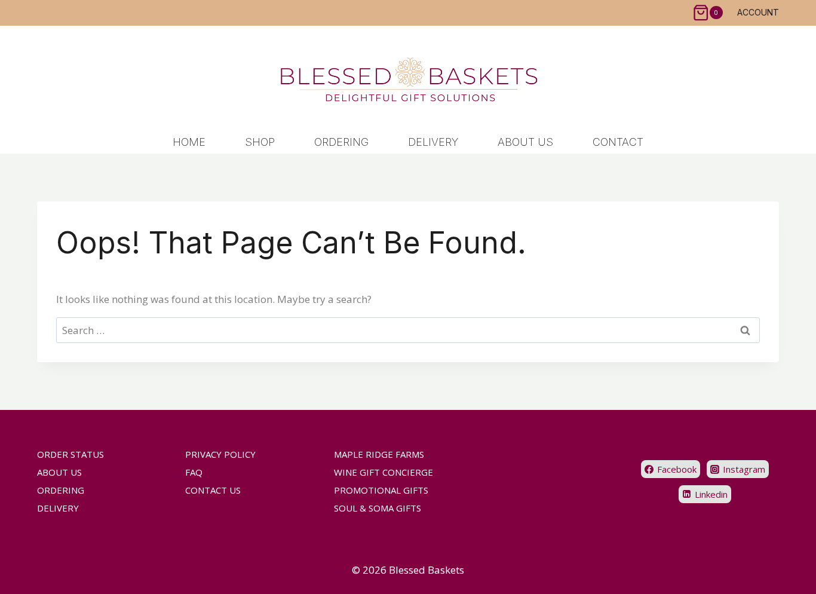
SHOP (260, 142)
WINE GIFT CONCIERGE (383, 472)
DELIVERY (433, 142)
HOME (189, 142)
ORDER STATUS (70, 454)
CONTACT (618, 142)
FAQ (194, 472)
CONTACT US (213, 490)
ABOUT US (525, 142)
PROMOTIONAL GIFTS (381, 490)
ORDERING (341, 142)
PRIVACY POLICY (220, 454)
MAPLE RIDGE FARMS (379, 454)
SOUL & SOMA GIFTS (377, 508)
